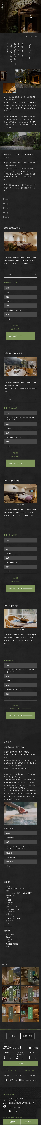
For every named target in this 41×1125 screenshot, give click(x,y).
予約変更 (32, 1075)
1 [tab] (18, 253)
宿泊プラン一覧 (11, 1070)
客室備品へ (16, 326)
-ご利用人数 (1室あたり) (20, 1053)
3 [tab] (23, 253)
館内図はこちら (16, 329)
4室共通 (7, 217)
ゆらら (7, 199)
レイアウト (9, 275)
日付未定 (35, 1048)
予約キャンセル (19, 1075)
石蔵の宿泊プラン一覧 (15, 336)
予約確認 (6, 1075)
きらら (7, 208)
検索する (20, 1064)
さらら (7, 204)
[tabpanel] (20, 241)
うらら (7, 213)
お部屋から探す (29, 1070)
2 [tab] (20, 253)
